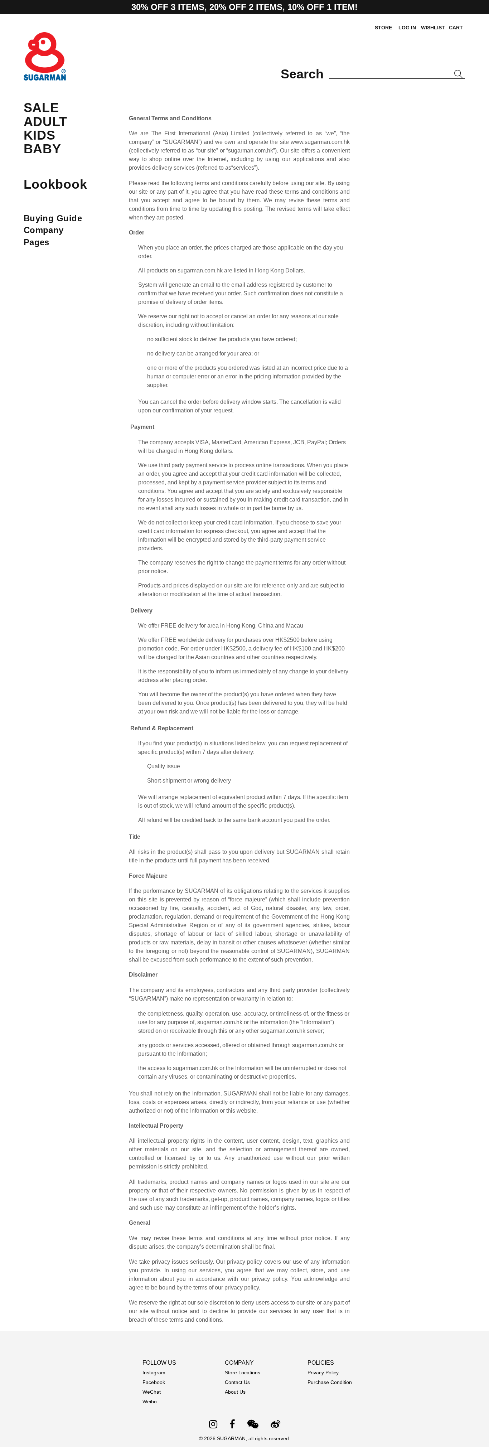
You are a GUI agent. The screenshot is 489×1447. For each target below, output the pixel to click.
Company (44, 230)
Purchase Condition (330, 1382)
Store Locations (242, 1372)
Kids (39, 135)
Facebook (153, 1382)
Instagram (153, 1372)
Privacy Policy (323, 1372)
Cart (456, 27)
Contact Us (237, 1382)
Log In (407, 27)
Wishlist (433, 27)
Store (383, 27)
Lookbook (55, 184)
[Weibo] (275, 1425)
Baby (42, 149)
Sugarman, (232, 1438)
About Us (235, 1392)
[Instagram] (213, 1425)
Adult (46, 121)
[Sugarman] (45, 76)
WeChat (151, 1392)
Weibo (149, 1401)
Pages (36, 242)
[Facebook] (232, 1425)
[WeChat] (252, 1425)
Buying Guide (53, 218)
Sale (41, 108)
